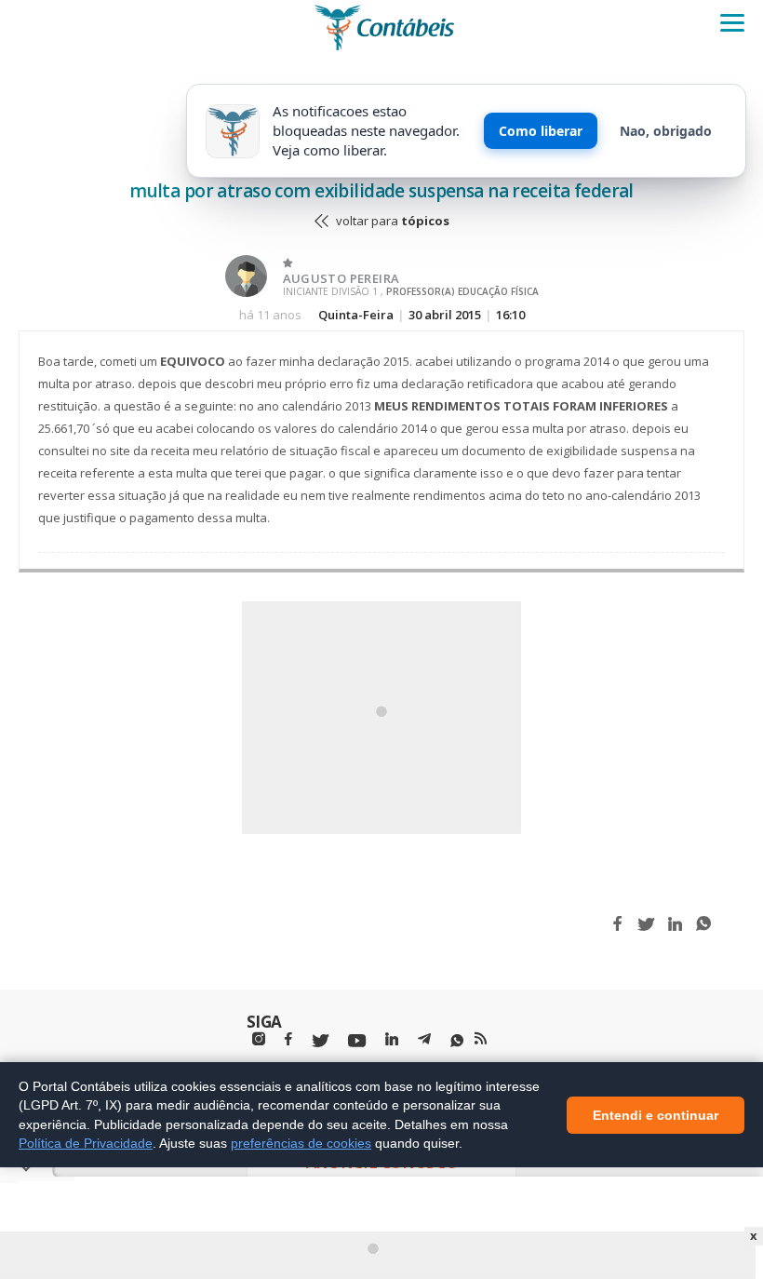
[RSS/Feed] (480, 1038)
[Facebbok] (288, 1039)
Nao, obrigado (666, 131)
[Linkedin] (392, 1039)
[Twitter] (320, 1041)
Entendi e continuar (655, 1114)
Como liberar (540, 131)
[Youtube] (356, 1041)
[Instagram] (259, 1039)
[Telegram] (424, 1041)
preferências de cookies (301, 1143)
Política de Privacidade (86, 1143)
